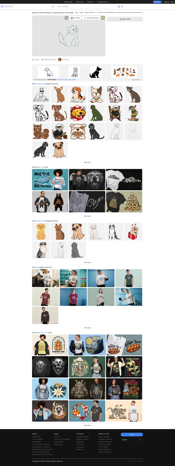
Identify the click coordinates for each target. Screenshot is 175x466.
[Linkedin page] (142, 461)
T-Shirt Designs (37, 439)
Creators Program (82, 437)
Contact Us (80, 447)
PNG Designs (36, 442)
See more (87, 162)
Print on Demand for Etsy (40, 452)
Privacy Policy (59, 442)
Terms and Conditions (62, 439)
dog (76, 12)
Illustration (44, 333)
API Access (80, 444)
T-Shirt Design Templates (41, 444)
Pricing (56, 437)
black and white (89, 12)
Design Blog (36, 437)
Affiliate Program (82, 439)
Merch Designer (104, 437)
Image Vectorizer (105, 444)
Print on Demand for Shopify (42, 455)
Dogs (42, 167)
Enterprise (79, 442)
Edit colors (76, 18)
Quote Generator (105, 449)
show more (135, 80)
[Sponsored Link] (48, 72)
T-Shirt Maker (103, 447)
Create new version (92, 18)
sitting (81, 12)
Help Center (58, 444)
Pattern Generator (105, 452)
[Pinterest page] (136, 461)
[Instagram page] (130, 461)
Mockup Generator (105, 442)
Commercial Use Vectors (41, 447)
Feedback (79, 449)
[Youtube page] (139, 461)
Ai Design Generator (106, 439)
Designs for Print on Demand (42, 449)
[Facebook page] (133, 461)
